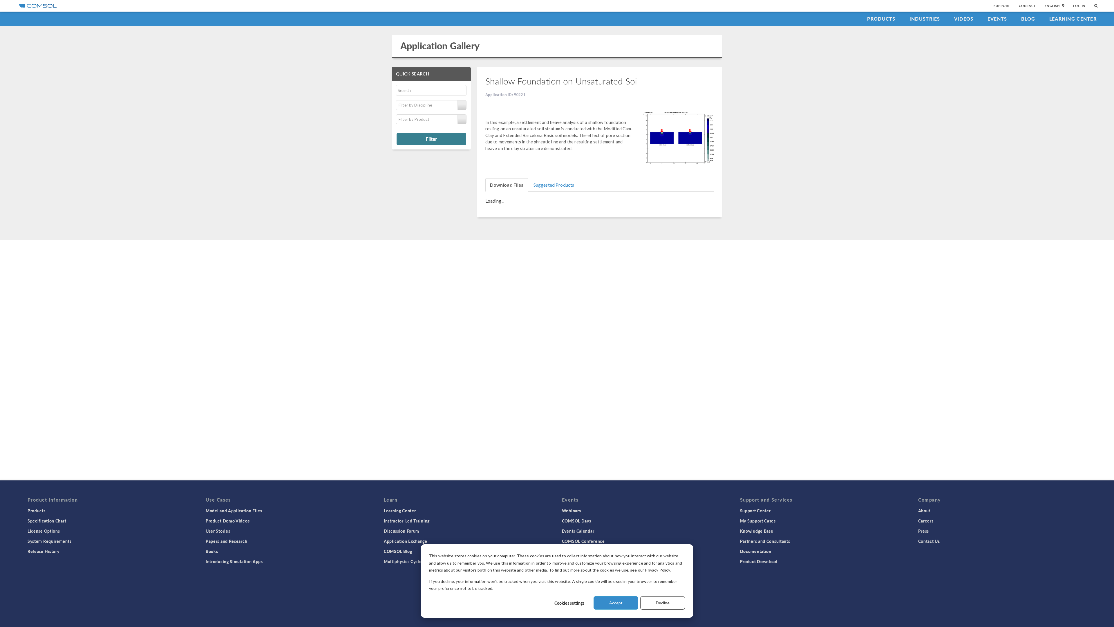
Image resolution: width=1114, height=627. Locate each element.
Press (923, 531)
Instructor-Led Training (407, 521)
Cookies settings (569, 603)
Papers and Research (226, 541)
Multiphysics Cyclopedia (408, 561)
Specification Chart (47, 521)
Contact (1027, 5)
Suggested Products (554, 185)
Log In (1079, 5)
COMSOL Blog (398, 551)
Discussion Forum (401, 531)
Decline (663, 602)
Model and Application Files (234, 511)
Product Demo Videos (227, 521)
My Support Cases (758, 521)
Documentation (755, 551)
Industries (924, 18)
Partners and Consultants (765, 541)
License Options (44, 531)
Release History (43, 551)
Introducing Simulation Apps (234, 561)
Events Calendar (578, 531)
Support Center (755, 511)
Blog (1028, 18)
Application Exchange (405, 541)
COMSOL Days (576, 521)
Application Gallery (440, 46)
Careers (926, 521)
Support (1002, 5)
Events (997, 18)
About (924, 511)
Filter (431, 138)
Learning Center (1073, 18)
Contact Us (929, 541)
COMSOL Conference (583, 541)
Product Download (758, 561)
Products (881, 18)
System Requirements (49, 541)
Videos (964, 18)
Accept (616, 602)
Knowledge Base (756, 531)
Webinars (571, 511)
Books (212, 551)
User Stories (218, 531)
